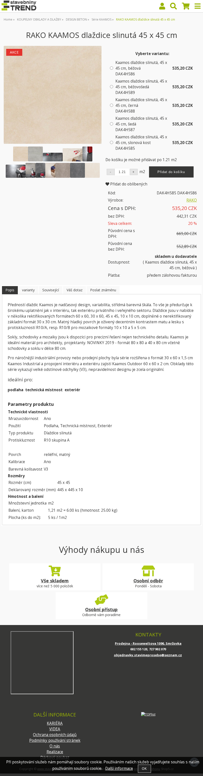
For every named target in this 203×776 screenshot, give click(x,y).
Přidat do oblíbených (128, 184)
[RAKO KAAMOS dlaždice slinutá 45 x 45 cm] (53, 95)
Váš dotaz (74, 290)
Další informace (119, 768)
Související (50, 290)
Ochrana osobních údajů (54, 734)
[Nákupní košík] (185, 7)
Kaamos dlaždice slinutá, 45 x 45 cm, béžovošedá (141, 87)
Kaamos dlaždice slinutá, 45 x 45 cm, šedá (141, 124)
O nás (55, 746)
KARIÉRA (55, 723)
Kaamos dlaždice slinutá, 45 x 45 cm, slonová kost (141, 142)
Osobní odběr (148, 581)
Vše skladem (55, 581)
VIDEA (54, 729)
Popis (9, 290)
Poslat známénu (103, 290)
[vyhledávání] (173, 7)
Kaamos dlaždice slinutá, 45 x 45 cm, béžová (141, 68)
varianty (28, 290)
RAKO (191, 200)
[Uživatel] (162, 7)
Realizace (55, 751)
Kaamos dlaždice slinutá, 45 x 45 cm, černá (141, 105)
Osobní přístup (101, 609)
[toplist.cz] (148, 714)
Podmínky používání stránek (54, 740)
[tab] (10, 290)
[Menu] (197, 6)
